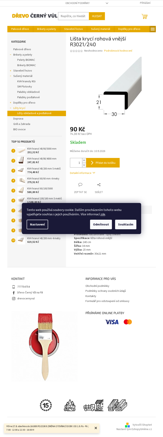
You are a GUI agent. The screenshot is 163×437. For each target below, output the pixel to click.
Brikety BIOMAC (26, 65)
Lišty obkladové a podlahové (34, 113)
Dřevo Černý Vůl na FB (30, 293)
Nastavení (37, 224)
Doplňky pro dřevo (24, 103)
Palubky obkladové (28, 92)
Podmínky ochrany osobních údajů (105, 291)
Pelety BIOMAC (26, 60)
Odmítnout (101, 224)
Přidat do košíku (105, 162)
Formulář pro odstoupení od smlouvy (107, 301)
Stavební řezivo (22, 71)
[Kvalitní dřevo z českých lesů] (70, 405)
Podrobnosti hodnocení (118, 51)
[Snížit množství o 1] (84, 165)
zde (102, 214)
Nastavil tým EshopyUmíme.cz (134, 429)
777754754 (23, 287)
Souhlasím (125, 224)
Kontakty (90, 296)
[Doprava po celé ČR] (93, 405)
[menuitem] (20, 29)
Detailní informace (80, 173)
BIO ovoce (19, 129)
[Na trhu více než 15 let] (46, 405)
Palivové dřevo (22, 49)
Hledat (97, 16)
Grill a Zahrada (21, 124)
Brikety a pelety (22, 55)
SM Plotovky (24, 87)
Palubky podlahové (28, 97)
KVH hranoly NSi (26, 81)
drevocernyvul (26, 299)
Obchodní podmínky (77, 3)
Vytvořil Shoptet (142, 425)
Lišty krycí (19, 108)
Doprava (18, 119)
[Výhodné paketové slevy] (117, 405)
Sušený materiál (22, 76)
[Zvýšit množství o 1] (84, 160)
